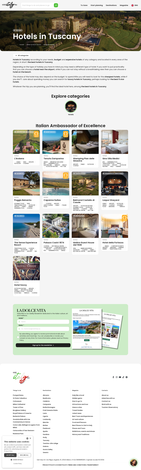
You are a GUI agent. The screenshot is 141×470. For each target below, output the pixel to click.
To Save (84, 5)
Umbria (45, 446)
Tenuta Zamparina (54, 158)
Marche (46, 422)
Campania (47, 404)
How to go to (77, 401)
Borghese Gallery (19, 410)
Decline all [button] (24, 455)
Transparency (92, 465)
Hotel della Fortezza (112, 242)
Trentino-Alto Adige (50, 443)
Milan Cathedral (19, 404)
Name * (21, 318)
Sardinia (46, 434)
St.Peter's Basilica (20, 398)
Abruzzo (46, 395)
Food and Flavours (79, 422)
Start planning (97, 5)
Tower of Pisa (18, 407)
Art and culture (78, 419)
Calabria (46, 401)
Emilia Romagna (49, 407)
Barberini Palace (19, 416)
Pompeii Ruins (18, 395)
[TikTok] (123, 377)
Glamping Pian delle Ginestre (83, 159)
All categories (23, 55)
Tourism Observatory (110, 407)
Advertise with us (108, 398)
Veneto (45, 452)
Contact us (106, 401)
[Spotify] (126, 377)
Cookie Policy (61, 465)
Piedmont (46, 428)
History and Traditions (80, 434)
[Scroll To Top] (137, 467)
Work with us (106, 404)
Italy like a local (78, 395)
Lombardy (47, 419)
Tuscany (46, 440)
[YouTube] (119, 377)
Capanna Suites (52, 200)
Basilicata (47, 398)
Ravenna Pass (18, 434)
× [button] (30, 438)
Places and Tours (78, 428)
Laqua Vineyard (110, 200)
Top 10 (36, 136)
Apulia (45, 431)
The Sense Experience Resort (25, 243)
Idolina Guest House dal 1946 (83, 243)
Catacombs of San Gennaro (23, 430)
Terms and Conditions (77, 465)
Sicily (45, 437)
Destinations (111, 5)
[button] (17, 459)
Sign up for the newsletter (42, 345)
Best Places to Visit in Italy (82, 425)
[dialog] (17, 452)
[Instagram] (116, 377)
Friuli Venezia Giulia (50, 410)
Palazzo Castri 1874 (54, 242)
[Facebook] (113, 377)
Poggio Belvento (22, 200)
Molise (45, 425)
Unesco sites (77, 407)
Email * (21, 325)
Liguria (45, 416)
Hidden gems (77, 398)
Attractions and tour (80, 404)
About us (105, 395)
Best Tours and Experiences (82, 416)
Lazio (45, 413)
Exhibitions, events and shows (83, 431)
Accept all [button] (10, 455)
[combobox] (27, 438)
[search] (56, 5)
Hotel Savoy (20, 285)
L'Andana (19, 158)
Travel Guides (77, 410)
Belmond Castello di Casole (83, 201)
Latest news (76, 413)
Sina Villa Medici (110, 158)
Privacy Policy (49, 465)
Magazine (124, 5)
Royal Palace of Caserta (22, 413)
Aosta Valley (47, 449)
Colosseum (17, 401)
